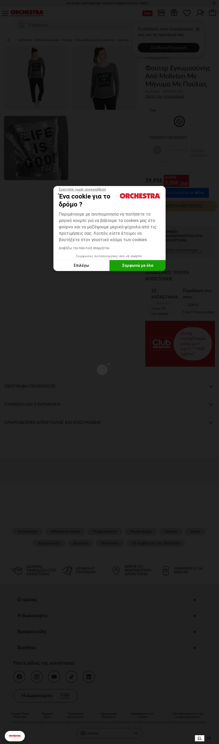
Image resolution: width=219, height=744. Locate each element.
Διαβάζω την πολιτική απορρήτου (84, 248)
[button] (15, 736)
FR (209, 738)
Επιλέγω (81, 265)
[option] (209, 738)
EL (200, 738)
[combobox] (199, 738)
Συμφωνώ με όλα (137, 265)
